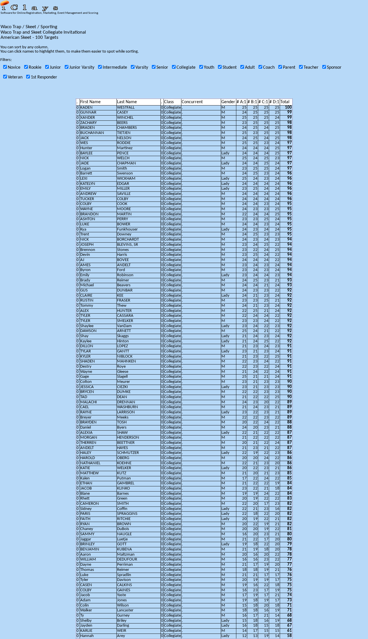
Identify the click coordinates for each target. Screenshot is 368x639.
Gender (228, 102)
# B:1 (252, 102)
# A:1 (241, 102)
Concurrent (192, 102)
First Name (90, 102)
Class (169, 102)
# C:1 (263, 102)
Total (285, 102)
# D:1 (274, 102)
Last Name (127, 102)
